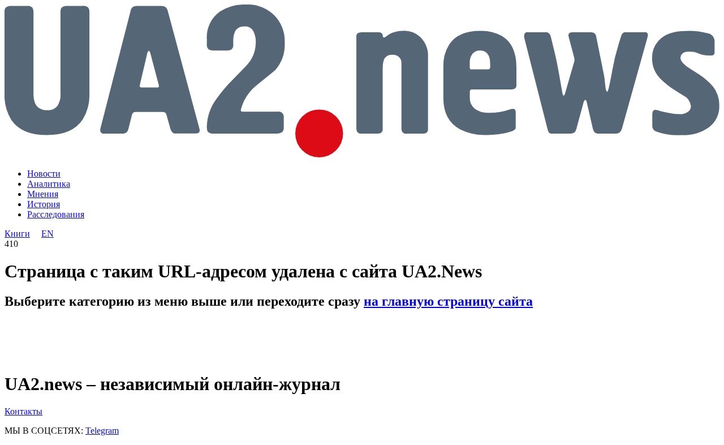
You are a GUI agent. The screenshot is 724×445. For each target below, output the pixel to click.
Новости (44, 173)
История (43, 204)
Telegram (102, 430)
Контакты (23, 411)
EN (47, 233)
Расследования (55, 214)
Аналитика (48, 184)
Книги (17, 233)
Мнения (42, 194)
